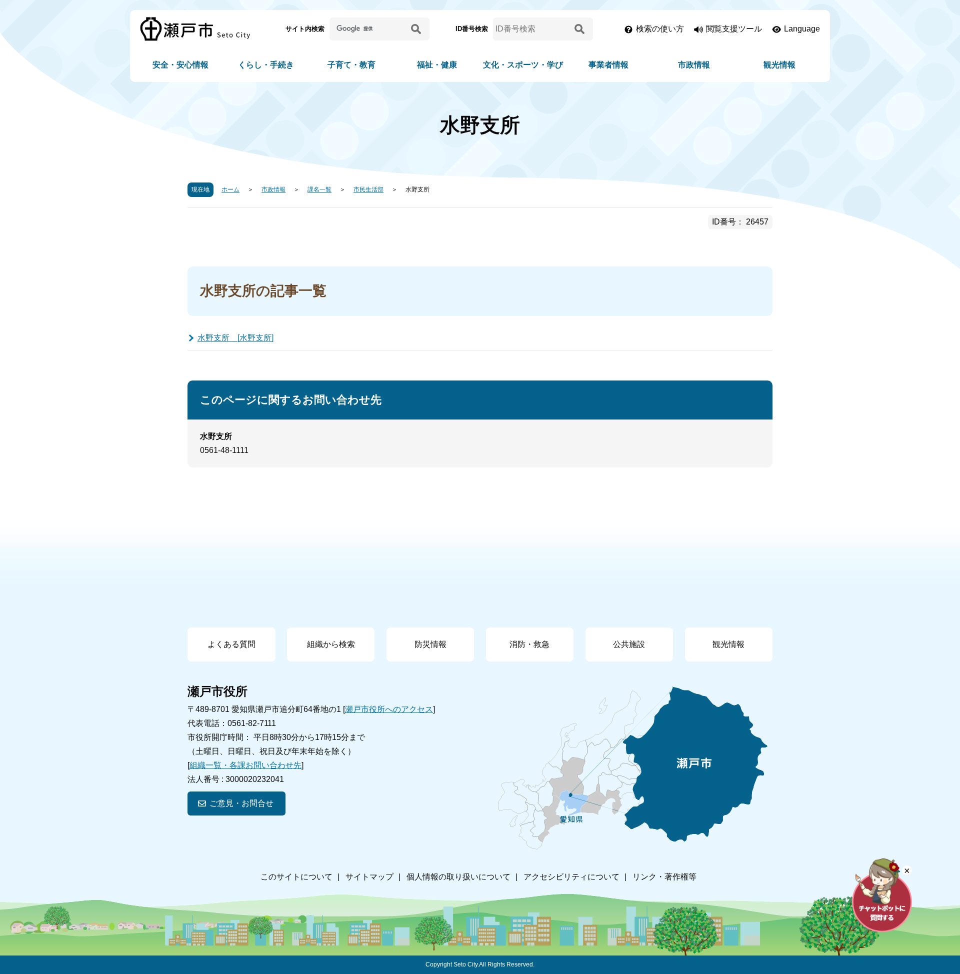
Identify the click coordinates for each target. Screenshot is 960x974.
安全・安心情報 (180, 64)
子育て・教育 (352, 64)
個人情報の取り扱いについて (458, 876)
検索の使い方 (660, 28)
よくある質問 (232, 644)
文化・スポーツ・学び (523, 64)
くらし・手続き (266, 64)
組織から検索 (331, 644)
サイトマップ (370, 876)
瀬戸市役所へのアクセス (389, 709)
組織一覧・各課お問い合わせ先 (246, 765)
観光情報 (780, 64)
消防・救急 (530, 644)
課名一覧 (320, 189)
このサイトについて (296, 876)
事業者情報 (608, 64)
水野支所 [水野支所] (236, 338)
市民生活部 (369, 189)
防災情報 (430, 644)
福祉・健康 (437, 64)
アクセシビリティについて (572, 876)
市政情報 (694, 64)
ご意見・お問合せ (242, 803)
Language (802, 28)
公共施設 (629, 644)
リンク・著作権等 (664, 876)
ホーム (231, 189)
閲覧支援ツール (734, 28)
